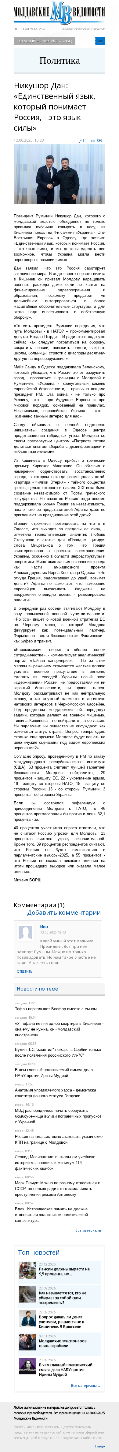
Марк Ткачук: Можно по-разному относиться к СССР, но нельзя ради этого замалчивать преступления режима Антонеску (57, 1189)
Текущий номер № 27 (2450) (44, 41)
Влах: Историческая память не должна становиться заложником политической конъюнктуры (51, 1215)
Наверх (100, 1446)
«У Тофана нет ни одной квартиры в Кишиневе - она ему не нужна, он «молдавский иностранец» (59, 1029)
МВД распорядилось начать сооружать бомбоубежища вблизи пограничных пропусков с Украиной (58, 1116)
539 (99, 140)
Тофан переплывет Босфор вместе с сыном (56, 1009)
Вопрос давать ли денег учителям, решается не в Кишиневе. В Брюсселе (61, 1321)
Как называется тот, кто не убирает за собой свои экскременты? (62, 1297)
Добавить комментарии (64, 912)
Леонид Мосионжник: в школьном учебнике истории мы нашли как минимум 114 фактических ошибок (55, 1163)
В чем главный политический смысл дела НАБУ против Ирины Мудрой (65, 1369)
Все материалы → (90, 1230)
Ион (44, 926)
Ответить (24, 971)
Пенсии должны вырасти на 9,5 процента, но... (64, 1271)
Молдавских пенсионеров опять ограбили (62, 1343)
